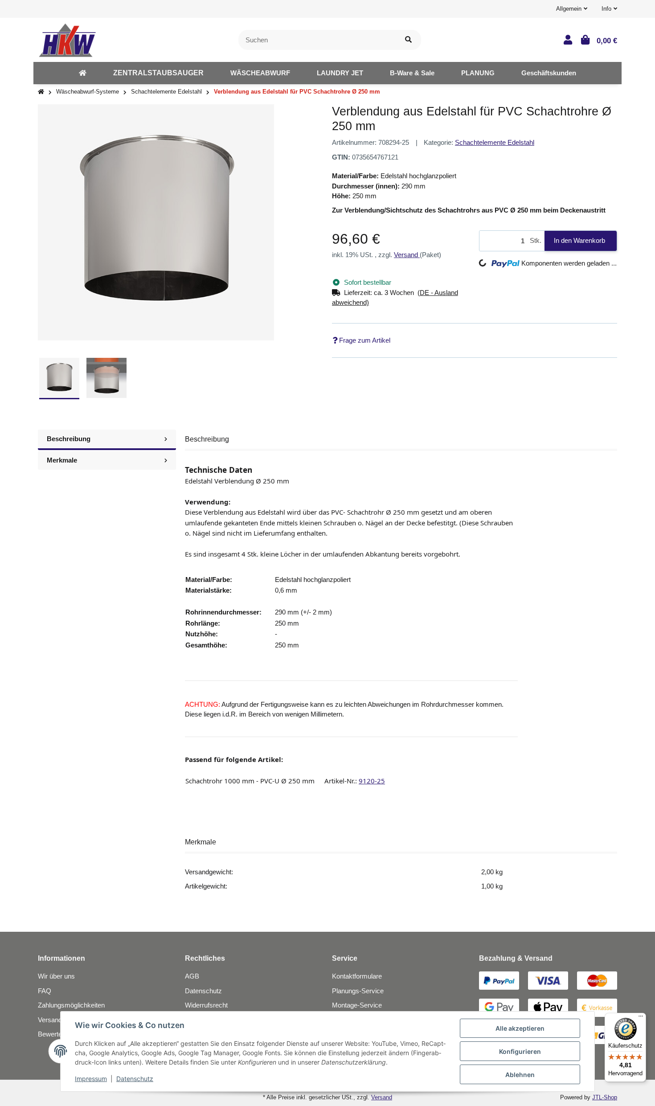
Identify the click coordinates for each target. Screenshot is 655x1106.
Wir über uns (56, 976)
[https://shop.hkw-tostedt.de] (83, 73)
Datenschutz (203, 991)
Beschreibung (68, 438)
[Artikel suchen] (408, 40)
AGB (192, 976)
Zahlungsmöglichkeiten (71, 1005)
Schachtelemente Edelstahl (494, 142)
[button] (571, 8)
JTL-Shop (604, 1097)
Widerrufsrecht (206, 1005)
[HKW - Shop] (67, 39)
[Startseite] (41, 92)
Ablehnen (520, 1074)
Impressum (91, 1078)
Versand (407, 254)
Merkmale (62, 460)
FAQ (44, 991)
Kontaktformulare (357, 976)
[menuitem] (83, 73)
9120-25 (372, 780)
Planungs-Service (358, 991)
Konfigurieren (520, 1051)
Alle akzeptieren (519, 1028)
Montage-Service (357, 1005)
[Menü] (640, 1018)
